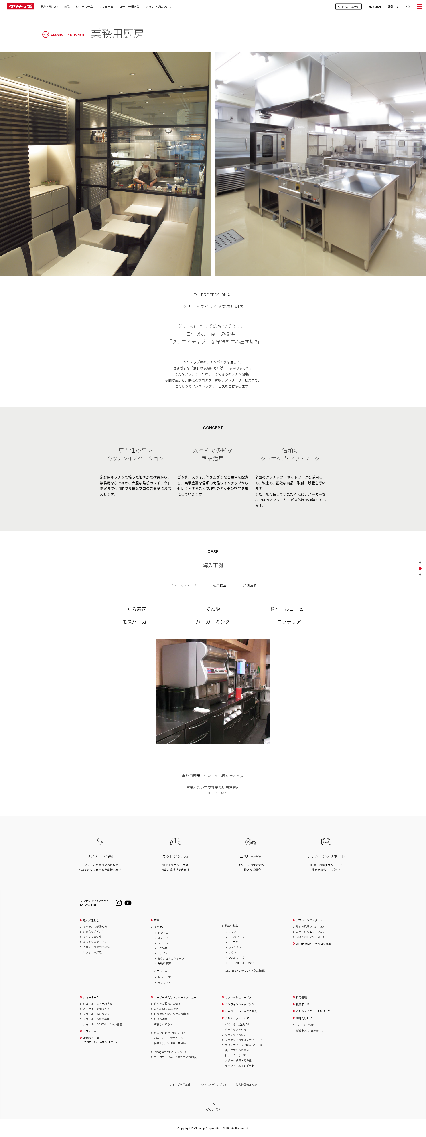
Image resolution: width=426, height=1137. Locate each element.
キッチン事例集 (92, 936)
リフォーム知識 (92, 952)
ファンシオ (235, 947)
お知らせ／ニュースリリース (313, 1011)
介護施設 (249, 584)
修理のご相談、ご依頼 (167, 1003)
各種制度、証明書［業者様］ (171, 1043)
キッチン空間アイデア (96, 942)
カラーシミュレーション (310, 931)
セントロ (163, 932)
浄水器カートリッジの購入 (241, 1011)
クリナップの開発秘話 (96, 947)
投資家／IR (302, 1004)
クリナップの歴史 (235, 1034)
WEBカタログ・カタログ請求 (313, 944)
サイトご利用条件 (180, 1084)
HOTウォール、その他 (242, 962)
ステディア (164, 938)
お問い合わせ (170, 1033)
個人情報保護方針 (246, 1084)
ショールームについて (96, 1014)
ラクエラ (163, 943)
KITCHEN (77, 34)
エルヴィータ (237, 937)
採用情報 (301, 997)
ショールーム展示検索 (96, 1019)
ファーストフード (183, 584)
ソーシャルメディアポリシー (213, 1084)
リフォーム (106, 6)
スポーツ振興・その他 (238, 1060)
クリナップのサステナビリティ (243, 1040)
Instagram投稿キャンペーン (170, 1052)
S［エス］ (235, 942)
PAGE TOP (213, 1109)
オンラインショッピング (239, 1004)
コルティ (163, 953)
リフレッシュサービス (238, 997)
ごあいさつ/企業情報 (237, 1024)
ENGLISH (374, 6)
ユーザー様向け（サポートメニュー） (176, 997)
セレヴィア (164, 977)
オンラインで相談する (96, 1008)
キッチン (159, 926)
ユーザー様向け (129, 6)
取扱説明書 (160, 1019)
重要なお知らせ (163, 1024)
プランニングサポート (309, 920)
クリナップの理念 (235, 1029)
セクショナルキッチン (171, 958)
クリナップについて (159, 6)
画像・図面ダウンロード (310, 936)
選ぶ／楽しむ (91, 920)
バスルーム (160, 971)
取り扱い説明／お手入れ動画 (171, 1014)
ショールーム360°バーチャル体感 (102, 1024)
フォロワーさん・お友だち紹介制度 (175, 1057)
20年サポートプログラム (168, 1038)
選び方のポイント (93, 931)
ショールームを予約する (97, 1003)
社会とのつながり (235, 1055)
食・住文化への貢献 (237, 1050)
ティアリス (235, 932)
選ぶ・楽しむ (49, 6)
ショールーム (84, 6)
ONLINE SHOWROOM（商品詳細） (246, 970)
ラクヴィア (164, 982)
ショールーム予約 (348, 6)
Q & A (167, 1008)
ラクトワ (234, 952)
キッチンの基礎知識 (95, 926)
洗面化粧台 (231, 925)
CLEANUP (54, 34)
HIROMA (162, 948)
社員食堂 (219, 584)
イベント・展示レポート (239, 1065)
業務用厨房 (164, 963)
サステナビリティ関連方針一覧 (243, 1045)
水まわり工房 (100, 1040)
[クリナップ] (20, 6)
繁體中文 (393, 6)
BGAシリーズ (236, 957)
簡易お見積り (310, 926)
